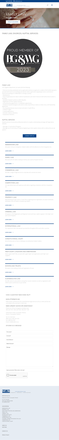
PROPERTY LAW (5, 409)
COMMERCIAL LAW (6, 416)
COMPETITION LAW (6, 420)
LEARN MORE (8, 151)
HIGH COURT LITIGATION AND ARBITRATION (11, 410)
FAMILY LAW (4, 412)
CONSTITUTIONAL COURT (7, 421)
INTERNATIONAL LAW (6, 417)
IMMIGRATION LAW (6, 408)
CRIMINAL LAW (5, 413)
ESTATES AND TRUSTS (7, 414)
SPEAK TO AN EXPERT (13, 22)
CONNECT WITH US (29, 136)
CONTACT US (5, 431)
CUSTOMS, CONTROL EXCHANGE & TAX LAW (11, 418)
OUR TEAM (4, 427)
